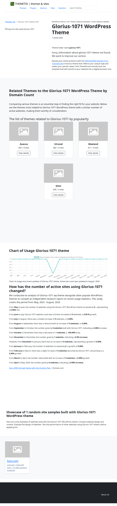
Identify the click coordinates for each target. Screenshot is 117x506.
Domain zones (105, 490)
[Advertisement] (58, 221)
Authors (43, 8)
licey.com (12, 461)
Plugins (33, 8)
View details (24, 153)
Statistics (62, 8)
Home (71, 490)
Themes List (10, 22)
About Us (105, 494)
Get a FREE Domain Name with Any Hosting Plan (30, 368)
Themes (23, 8)
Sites (53, 8)
